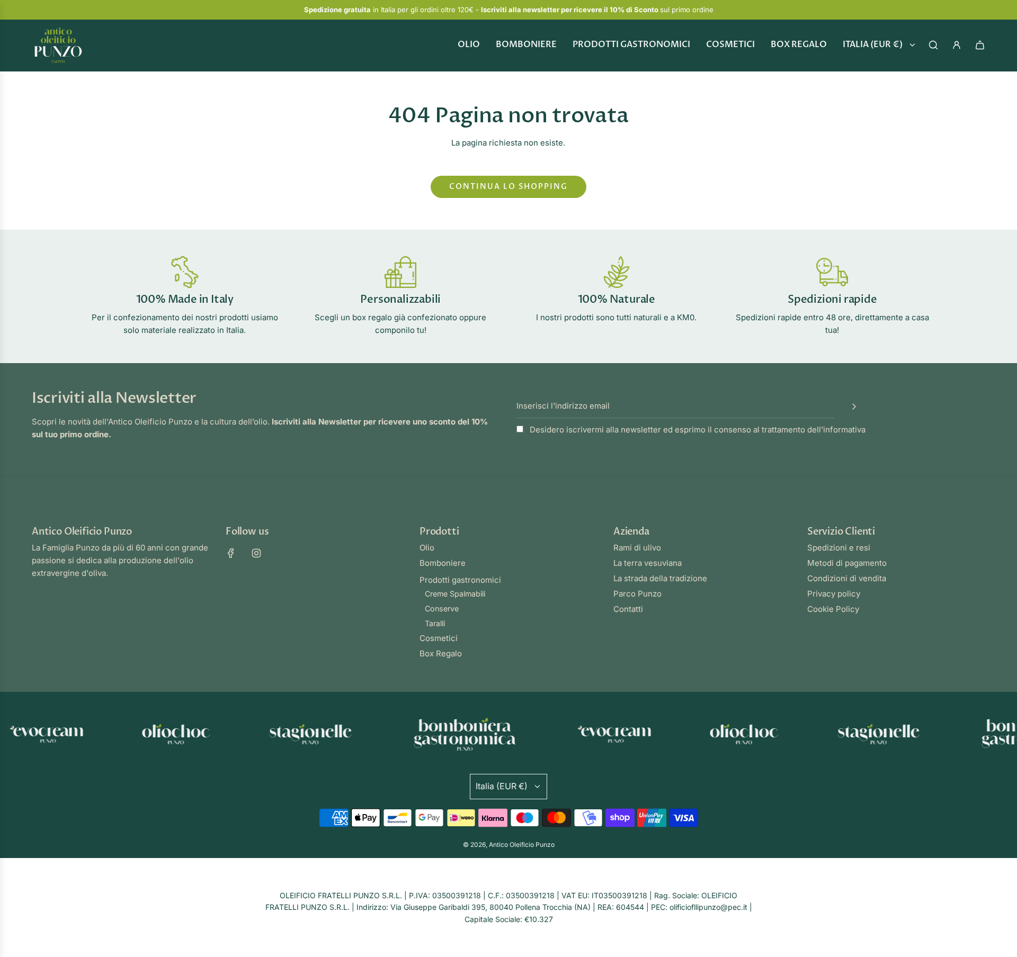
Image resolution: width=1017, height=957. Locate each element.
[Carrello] (980, 45)
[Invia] (854, 406)
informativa (844, 430)
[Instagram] (256, 553)
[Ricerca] (933, 45)
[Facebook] (231, 553)
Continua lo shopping (508, 187)
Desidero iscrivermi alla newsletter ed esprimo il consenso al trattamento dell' (697, 430)
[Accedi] (956, 45)
